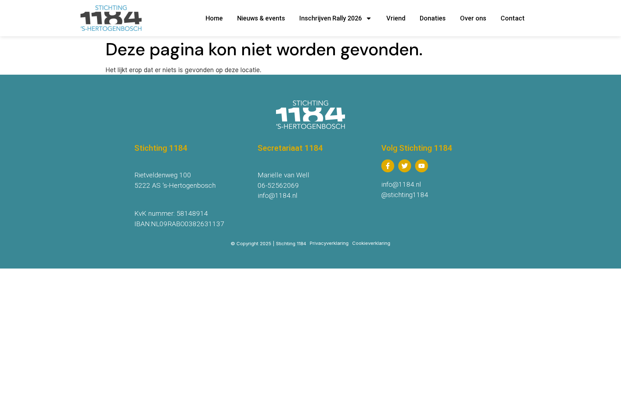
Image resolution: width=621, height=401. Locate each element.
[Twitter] (404, 165)
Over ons (473, 18)
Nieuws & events (261, 18)
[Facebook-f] (387, 165)
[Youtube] (421, 165)
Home (214, 18)
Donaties (433, 18)
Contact (513, 18)
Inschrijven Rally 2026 (330, 18)
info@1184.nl (278, 195)
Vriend (395, 18)
